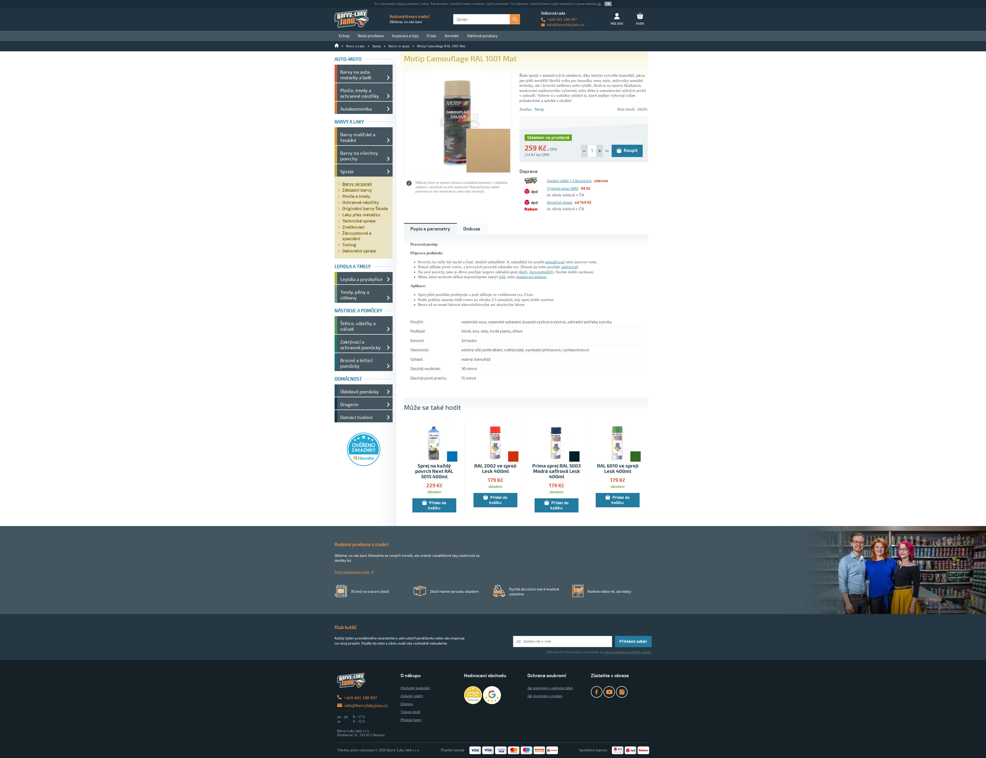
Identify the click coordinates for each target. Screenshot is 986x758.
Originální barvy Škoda (365, 208)
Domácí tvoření (356, 417)
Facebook (596, 692)
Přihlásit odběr (633, 641)
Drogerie (349, 404)
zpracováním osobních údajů (627, 652)
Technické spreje (358, 221)
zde (599, 4)
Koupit (631, 150)
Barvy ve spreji (399, 46)
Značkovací (353, 227)
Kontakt (452, 36)
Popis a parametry (430, 229)
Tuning (349, 245)
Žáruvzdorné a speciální (356, 236)
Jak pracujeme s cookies (544, 696)
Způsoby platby (412, 696)
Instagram (622, 692)
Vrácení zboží (410, 712)
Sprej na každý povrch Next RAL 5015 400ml (434, 471)
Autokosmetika (356, 109)
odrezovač (569, 267)
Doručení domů (559, 202)
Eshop (344, 36)
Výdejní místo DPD (562, 189)
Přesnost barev (411, 720)
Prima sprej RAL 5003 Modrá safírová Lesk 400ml (556, 471)
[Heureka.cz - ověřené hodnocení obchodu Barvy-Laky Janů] (363, 465)
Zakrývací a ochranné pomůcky (360, 345)
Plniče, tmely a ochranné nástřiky (359, 93)
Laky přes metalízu (361, 215)
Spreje (376, 46)
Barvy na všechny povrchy (359, 156)
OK (608, 4)
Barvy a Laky (355, 46)
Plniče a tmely (356, 196)
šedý (523, 272)
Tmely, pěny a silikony (354, 295)
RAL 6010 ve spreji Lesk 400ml (617, 468)
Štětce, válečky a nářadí (358, 326)
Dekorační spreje (359, 251)
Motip (539, 109)
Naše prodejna (371, 36)
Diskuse (471, 229)
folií (502, 277)
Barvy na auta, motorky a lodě (356, 75)
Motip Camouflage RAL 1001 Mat (441, 46)
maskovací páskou (531, 277)
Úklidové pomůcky (359, 392)
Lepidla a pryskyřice (361, 279)
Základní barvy (357, 190)
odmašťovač (555, 262)
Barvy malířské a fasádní (357, 137)
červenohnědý (540, 272)
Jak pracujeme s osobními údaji (550, 688)
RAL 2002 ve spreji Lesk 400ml (495, 468)
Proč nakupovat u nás (352, 572)
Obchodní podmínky (415, 688)
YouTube (609, 692)
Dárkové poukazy (482, 36)
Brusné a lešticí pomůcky (356, 363)
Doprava (407, 704)
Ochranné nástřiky (360, 202)
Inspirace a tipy (405, 36)
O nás (432, 36)
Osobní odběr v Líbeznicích (569, 181)
